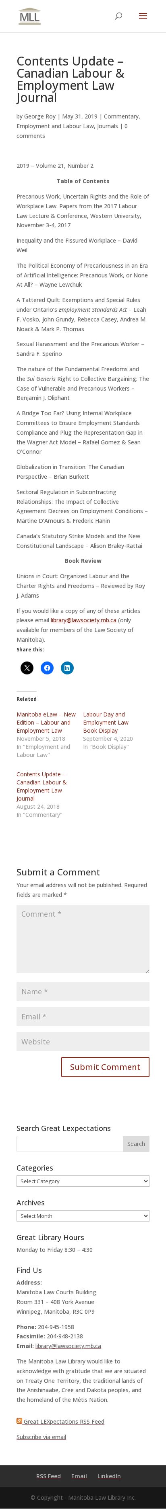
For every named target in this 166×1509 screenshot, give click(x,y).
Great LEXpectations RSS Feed (63, 1421)
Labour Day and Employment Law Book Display (106, 722)
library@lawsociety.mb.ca (83, 620)
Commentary (121, 116)
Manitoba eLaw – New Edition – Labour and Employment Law (46, 722)
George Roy (40, 116)
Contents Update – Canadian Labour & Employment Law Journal (42, 786)
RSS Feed (48, 1476)
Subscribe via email (41, 1437)
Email (79, 1476)
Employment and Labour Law (55, 126)
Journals (107, 126)
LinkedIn (109, 1476)
